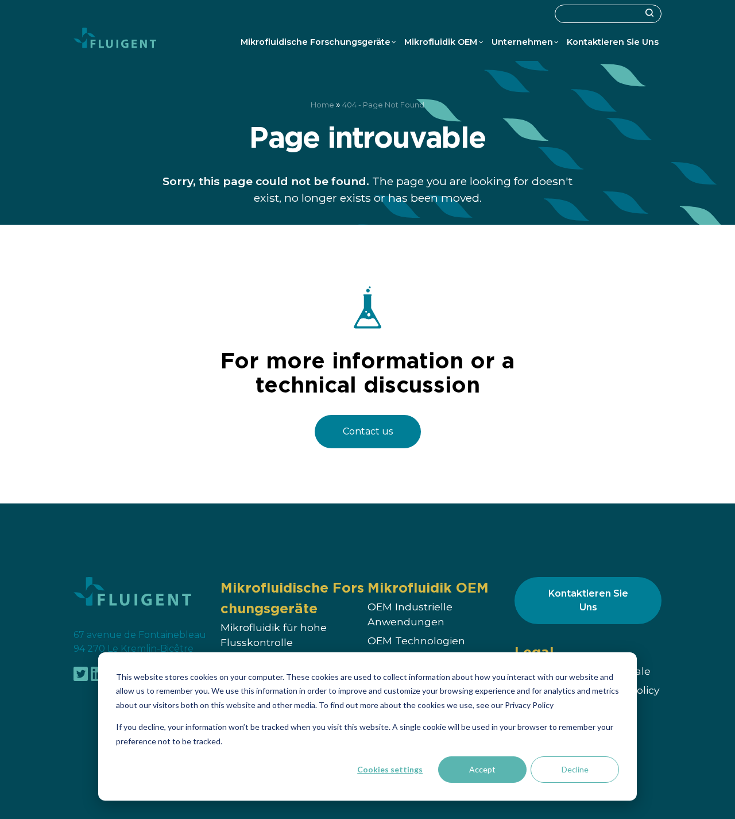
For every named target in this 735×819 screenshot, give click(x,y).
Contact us (368, 431)
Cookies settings (390, 769)
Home (322, 105)
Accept (482, 769)
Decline (575, 769)
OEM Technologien (416, 641)
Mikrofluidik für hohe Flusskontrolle (273, 634)
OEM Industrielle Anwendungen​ (410, 614)
